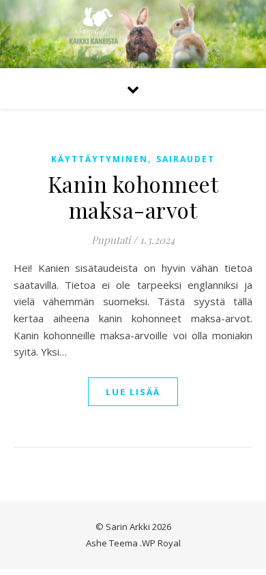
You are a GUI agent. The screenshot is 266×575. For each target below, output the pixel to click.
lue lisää (133, 392)
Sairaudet (185, 159)
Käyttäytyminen (99, 159)
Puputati (110, 240)
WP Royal (161, 543)
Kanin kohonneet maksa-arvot (133, 196)
